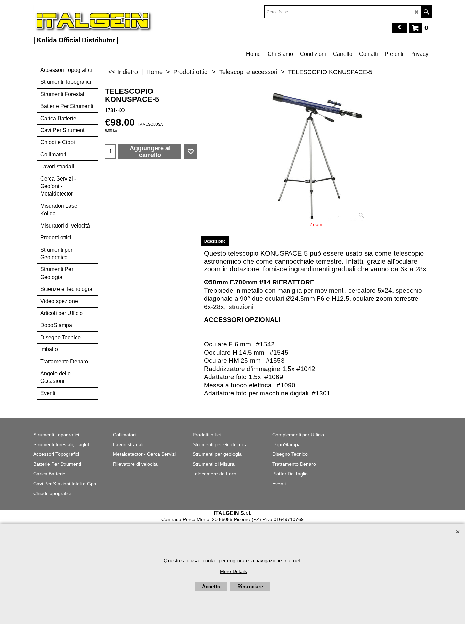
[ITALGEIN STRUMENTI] (93, 20)
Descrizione (214, 241)
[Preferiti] (190, 151)
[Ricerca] (426, 12)
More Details (233, 571)
